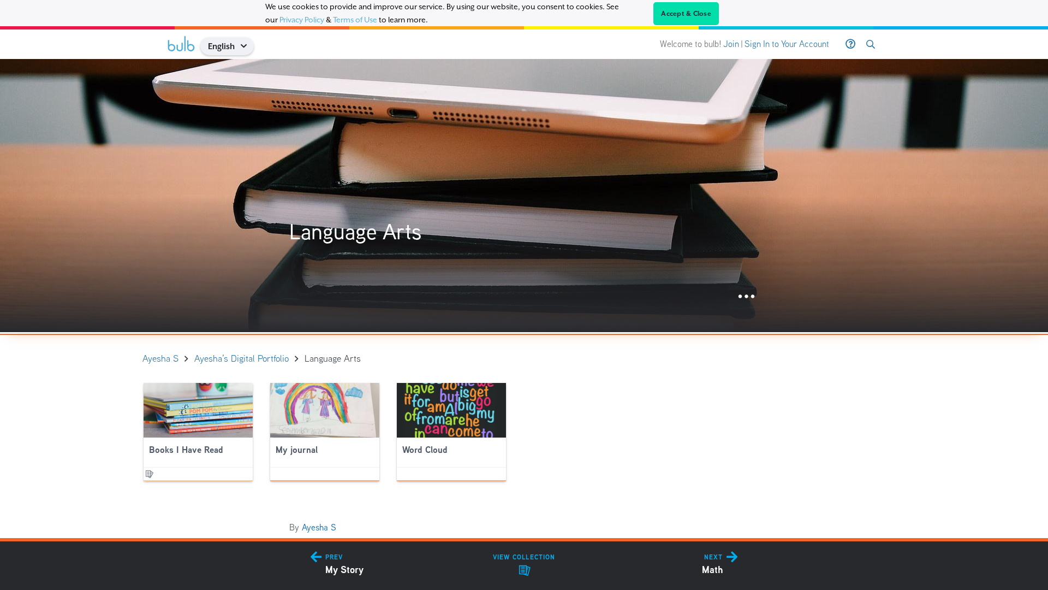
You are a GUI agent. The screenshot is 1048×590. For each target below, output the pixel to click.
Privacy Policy (301, 19)
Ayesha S (319, 527)
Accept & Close (686, 13)
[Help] (850, 44)
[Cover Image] (524, 195)
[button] (247, 46)
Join (731, 44)
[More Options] (746, 297)
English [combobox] (221, 46)
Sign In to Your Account (787, 44)
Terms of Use (355, 19)
